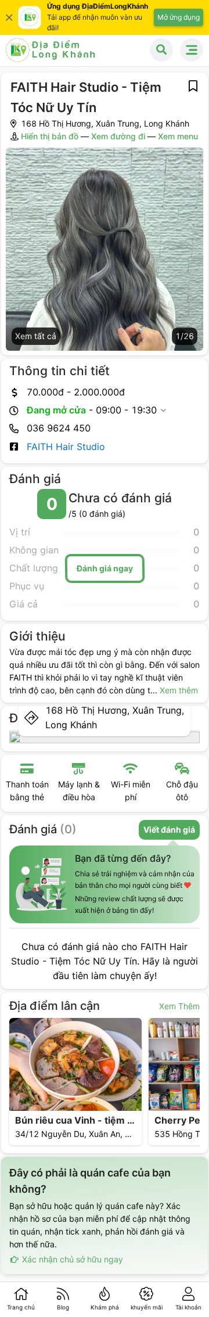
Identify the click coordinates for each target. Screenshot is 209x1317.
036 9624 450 (59, 428)
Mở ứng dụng (178, 17)
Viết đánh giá (169, 829)
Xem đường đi (118, 136)
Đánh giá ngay (104, 568)
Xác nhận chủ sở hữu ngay (71, 1259)
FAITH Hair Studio (66, 446)
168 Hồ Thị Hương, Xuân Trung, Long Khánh (114, 717)
